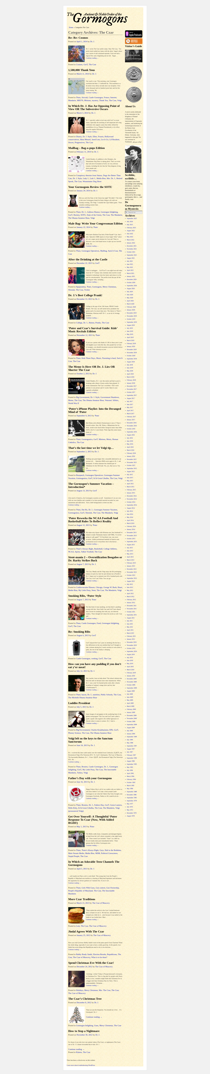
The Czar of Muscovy (98, 926)
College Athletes (110, 549)
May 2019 (130, 334)
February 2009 (131, 709)
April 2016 (130, 447)
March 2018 (130, 377)
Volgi (119, 100)
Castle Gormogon (96, 97)
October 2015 (131, 465)
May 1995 (130, 767)
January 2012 (131, 602)
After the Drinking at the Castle (87, 259)
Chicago (99, 587)
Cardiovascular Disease (85, 587)
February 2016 (131, 453)
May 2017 (130, 407)
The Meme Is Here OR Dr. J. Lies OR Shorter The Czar (91, 368)
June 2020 (130, 295)
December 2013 (131, 532)
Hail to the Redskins (113, 850)
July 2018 (130, 365)
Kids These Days (88, 358)
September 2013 (132, 541)
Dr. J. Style (87, 136)
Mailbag (103, 251)
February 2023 (131, 228)
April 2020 (130, 301)
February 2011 (131, 636)
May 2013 (130, 554)
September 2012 (132, 578)
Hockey (77, 215)
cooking (94, 658)
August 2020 (131, 288)
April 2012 (130, 593)
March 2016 (130, 450)
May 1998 (130, 743)
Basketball (98, 549)
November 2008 (132, 718)
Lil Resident (114, 139)
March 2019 (130, 340)
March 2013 (130, 560)
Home (71, 27)
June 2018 (130, 368)
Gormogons (97, 287)
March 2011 (130, 633)
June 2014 (130, 514)
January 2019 (131, 346)
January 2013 (131, 566)
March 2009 (130, 706)
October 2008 (131, 721)
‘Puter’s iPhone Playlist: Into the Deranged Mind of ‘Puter (94, 410)
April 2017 (130, 410)
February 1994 (131, 779)
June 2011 (130, 624)
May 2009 (130, 700)
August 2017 (131, 398)
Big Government (82, 397)
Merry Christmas (109, 287)
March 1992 (130, 785)
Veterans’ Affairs (111, 400)
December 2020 (131, 279)
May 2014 (130, 517)
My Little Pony (84, 590)
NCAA (71, 552)
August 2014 (131, 508)
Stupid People (73, 856)
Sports (77, 552)
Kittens (79, 1052)
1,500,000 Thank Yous (81, 70)
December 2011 (131, 605)
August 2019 (131, 325)
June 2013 (130, 551)
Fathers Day (99, 805)
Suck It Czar (113, 251)
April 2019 (130, 337)
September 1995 (132, 764)
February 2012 (131, 599)
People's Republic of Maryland (80, 891)
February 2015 (131, 490)
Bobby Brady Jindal (84, 954)
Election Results (99, 954)
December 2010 (131, 642)
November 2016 (132, 426)
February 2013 (131, 563)
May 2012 (130, 590)
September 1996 (132, 758)
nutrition (96, 695)
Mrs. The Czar (104, 990)
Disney (79, 136)
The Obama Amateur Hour (78, 218)
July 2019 (130, 328)
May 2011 (130, 627)
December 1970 (131, 813)
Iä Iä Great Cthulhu (101, 478)
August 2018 (131, 362)
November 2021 (132, 249)
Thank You (103, 100)
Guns (96, 1025)
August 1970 (131, 816)
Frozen (100, 136)
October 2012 (131, 575)
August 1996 (131, 761)
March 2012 (130, 596)
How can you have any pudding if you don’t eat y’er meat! (94, 665)
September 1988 (132, 791)
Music (98, 358)
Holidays (79, 990)
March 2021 (130, 273)
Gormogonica (87, 439)
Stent (94, 590)
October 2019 (131, 319)
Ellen (95, 136)
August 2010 (131, 654)
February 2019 (131, 343)
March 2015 (130, 487)
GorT (86, 64)
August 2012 (131, 581)
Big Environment (83, 730)
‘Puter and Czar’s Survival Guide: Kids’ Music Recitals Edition (92, 330)
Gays (102, 850)
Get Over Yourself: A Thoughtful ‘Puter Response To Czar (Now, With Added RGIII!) (92, 819)
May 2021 (130, 267)
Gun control (100, 888)
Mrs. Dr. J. (111, 178)
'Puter (78, 97)
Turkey (79, 773)
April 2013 (130, 557)
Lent (78, 926)
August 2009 (131, 691)
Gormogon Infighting (109, 212)
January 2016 (131, 456)
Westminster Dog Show (92, 181)
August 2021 (131, 258)
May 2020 (130, 298)
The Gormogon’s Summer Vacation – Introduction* (91, 485)
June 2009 (130, 697)
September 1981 (132, 798)
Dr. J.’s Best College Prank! (85, 295)
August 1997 (131, 749)
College (79, 323)
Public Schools (107, 695)
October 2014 (131, 502)
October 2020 (131, 282)
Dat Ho (84, 510)
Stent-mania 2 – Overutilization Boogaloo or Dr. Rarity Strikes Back (95, 559)
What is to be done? (99, 957)
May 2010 (130, 663)
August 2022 (131, 230)
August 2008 (131, 727)
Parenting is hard (109, 358)
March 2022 (130, 240)
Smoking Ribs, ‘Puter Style (84, 595)
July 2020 (130, 291)
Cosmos (79, 64)
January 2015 (131, 493)
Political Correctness (109, 853)
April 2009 (130, 703)
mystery (95, 100)
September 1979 (132, 801)
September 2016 (132, 432)
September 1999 (132, 737)
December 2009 (131, 679)
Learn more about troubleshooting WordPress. (81, 1065)
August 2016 (131, 435)
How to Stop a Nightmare (84, 1031)
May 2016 (130, 444)
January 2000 (131, 734)
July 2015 (130, 474)
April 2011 (130, 630)
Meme (70, 400)
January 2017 (131, 420)
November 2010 (132, 645)
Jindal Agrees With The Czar (86, 931)
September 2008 (132, 724)
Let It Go (104, 139)
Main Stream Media (76, 853)
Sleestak (71, 290)
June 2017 (130, 404)
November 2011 (132, 609)
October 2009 (131, 685)
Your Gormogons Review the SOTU (90, 187)
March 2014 (130, 523)
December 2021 (131, 246)
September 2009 (132, 688)
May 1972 (130, 810)
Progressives (80, 142)
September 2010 (132, 651)
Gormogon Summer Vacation (105, 510)
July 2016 (130, 438)
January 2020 (131, 310)
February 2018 (131, 380)
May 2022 (130, 237)
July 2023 (130, 224)
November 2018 (132, 352)
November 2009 (132, 682)
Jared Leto (96, 139)
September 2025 (132, 218)
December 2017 (131, 386)
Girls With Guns (88, 888)
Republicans (112, 954)
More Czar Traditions (81, 899)
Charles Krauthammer (99, 730)
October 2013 (131, 538)
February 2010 (131, 673)
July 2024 (130, 221)
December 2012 (131, 569)
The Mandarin (116, 215)
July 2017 (130, 401)
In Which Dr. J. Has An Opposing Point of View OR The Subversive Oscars (94, 107)
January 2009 (131, 712)
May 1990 (130, 788)
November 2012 (132, 572)
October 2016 (131, 429)
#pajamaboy (81, 287)
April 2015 (130, 483)
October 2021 (131, 252)
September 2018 (132, 359)
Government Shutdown (110, 397)
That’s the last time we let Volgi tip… (91, 447)
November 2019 (132, 316)
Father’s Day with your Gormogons (90, 778)
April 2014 (130, 520)
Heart (120, 587)
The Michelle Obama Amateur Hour (82, 697)
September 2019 (132, 322)
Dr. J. (84, 212)
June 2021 (130, 264)
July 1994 (130, 770)
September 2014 (132, 505)
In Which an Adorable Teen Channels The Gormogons (93, 863)
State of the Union (94, 215)
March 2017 (130, 413)
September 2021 (132, 255)
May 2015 (130, 481)
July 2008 (130, 731)
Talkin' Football (87, 552)
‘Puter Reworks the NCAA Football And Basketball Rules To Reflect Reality (93, 519)
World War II (73, 403)
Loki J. (92, 178)
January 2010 (131, 676)
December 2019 (131, 313)
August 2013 (131, 544)
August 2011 (131, 618)
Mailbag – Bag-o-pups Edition (86, 148)
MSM (97, 853)
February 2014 (131, 526)
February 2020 (131, 307)
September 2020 (132, 285)
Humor (91, 323)
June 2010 (130, 660)
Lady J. (86, 178)
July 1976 (130, 807)
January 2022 (131, 243)
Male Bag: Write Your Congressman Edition (95, 223)
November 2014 (132, 499)
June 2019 (130, 331)
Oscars (71, 142)
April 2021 (130, 270)
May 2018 (130, 371)
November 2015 (132, 462)
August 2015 (131, 471)
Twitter (87, 290)
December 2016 (131, 423)
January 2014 (131, 529)
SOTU (83, 215)
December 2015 (131, 459)
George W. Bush (110, 587)
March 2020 (130, 304)
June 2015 (130, 477)
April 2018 (130, 374)
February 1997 (131, 755)
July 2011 (130, 621)
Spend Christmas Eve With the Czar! (91, 962)
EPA (111, 730)
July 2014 (130, 511)
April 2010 (130, 666)
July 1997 (130, 752)
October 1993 (131, 782)
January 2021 (131, 276)
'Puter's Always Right (84, 549)
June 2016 (130, 441)
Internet (113, 97)
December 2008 (131, 715)
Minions (87, 100)
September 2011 (132, 615)
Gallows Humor (93, 212)
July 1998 (130, 740)
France (106, 97)
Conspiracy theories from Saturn (89, 175)
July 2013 (130, 548)
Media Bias (101, 178)
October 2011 (131, 612)
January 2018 (131, 383)
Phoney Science (74, 733)
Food (99, 623)
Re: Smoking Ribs (79, 631)
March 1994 (130, 776)
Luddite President (79, 703)
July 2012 (130, 584)
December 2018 (131, 349)
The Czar (92, 64)
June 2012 (130, 587)
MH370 (80, 100)
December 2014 (131, 496)
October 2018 (131, 356)
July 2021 (130, 261)
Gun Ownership (112, 888)
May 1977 (130, 804)
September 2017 (132, 395)
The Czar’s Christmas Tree (85, 998)
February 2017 (131, 416)
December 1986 (131, 795)
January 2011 (131, 639)
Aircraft (84, 97)
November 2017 (132, 389)
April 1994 (130, 773)
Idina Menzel (85, 139)
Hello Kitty (72, 808)
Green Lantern (116, 805)
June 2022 (130, 234)
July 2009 (130, 694)
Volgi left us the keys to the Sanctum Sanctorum (90, 740)
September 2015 (132, 468)
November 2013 (132, 535)
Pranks (98, 323)
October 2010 (131, 648)
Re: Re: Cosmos (78, 37)
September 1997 (132, 746)
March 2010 (130, 670)
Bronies (85, 767)
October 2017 (131, 392)
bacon (84, 695)
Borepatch (80, 475)
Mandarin (72, 100)
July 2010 (130, 657)
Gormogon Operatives (90, 251)
